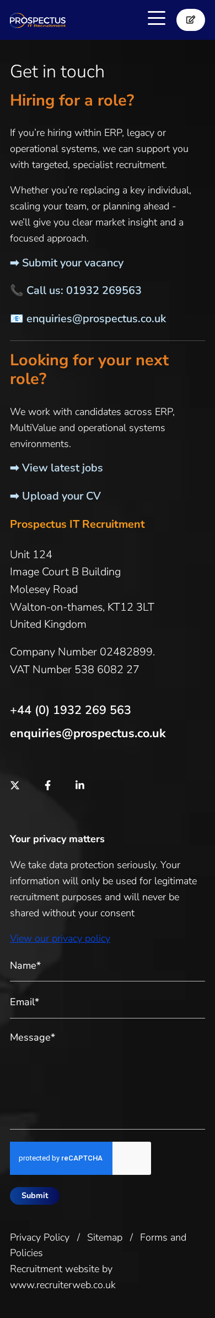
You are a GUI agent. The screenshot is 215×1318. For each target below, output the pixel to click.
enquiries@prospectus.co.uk (96, 318)
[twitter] (15, 785)
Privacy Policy (39, 1237)
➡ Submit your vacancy (66, 262)
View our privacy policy (60, 938)
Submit (35, 1195)
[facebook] (48, 785)
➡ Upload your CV (55, 496)
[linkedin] (80, 785)
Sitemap (104, 1237)
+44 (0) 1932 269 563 (70, 710)
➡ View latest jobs (56, 467)
